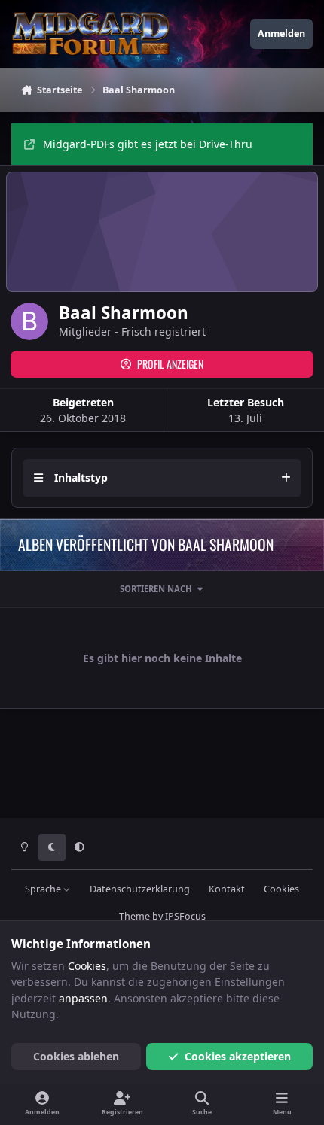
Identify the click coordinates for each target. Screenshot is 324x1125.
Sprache (44, 889)
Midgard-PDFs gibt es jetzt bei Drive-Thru (147, 144)
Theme (134, 916)
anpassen (83, 998)
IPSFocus (185, 916)
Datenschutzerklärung (140, 889)
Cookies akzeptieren (238, 1056)
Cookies (281, 889)
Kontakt (227, 889)
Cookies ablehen (76, 1056)
